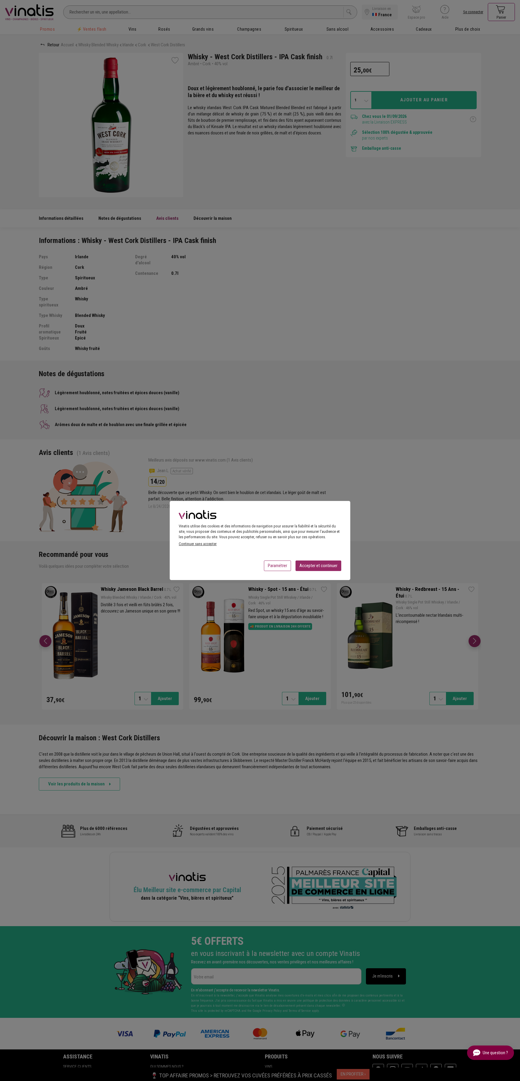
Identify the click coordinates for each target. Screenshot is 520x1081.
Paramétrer (277, 565)
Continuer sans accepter (198, 544)
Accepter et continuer (318, 565)
